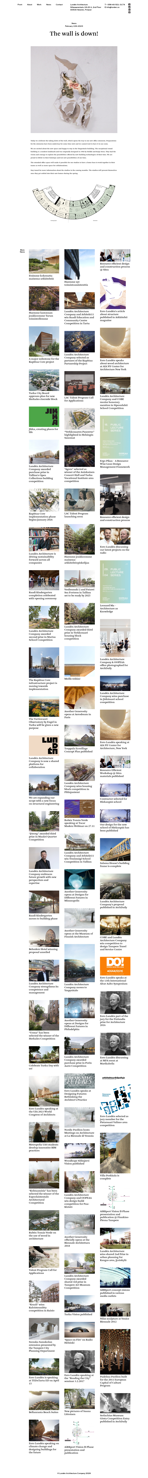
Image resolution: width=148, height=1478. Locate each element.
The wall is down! (74, 34)
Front (20, 5)
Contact (59, 5)
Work (39, 5)
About (29, 5)
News (48, 5)
